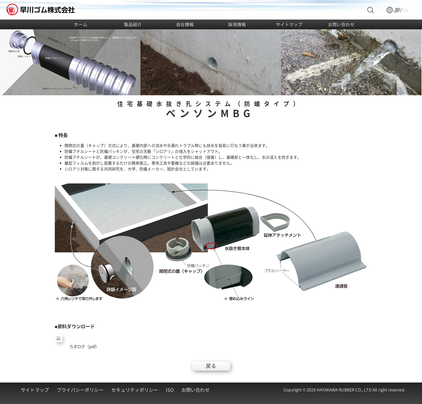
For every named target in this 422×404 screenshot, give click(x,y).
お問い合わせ (341, 24)
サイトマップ (289, 24)
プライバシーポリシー (80, 389)
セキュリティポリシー (134, 389)
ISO (169, 389)
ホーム (80, 24)
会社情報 (185, 24)
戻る (211, 365)
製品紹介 (133, 24)
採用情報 (237, 24)
